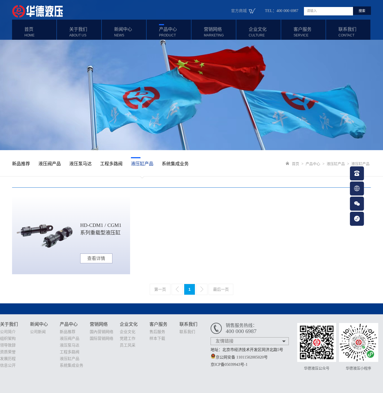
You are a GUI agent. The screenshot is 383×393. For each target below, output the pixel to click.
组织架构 (8, 338)
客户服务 (303, 32)
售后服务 (157, 332)
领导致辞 (8, 345)
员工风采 (127, 345)
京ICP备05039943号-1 (229, 364)
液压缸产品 (142, 163)
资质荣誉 (8, 352)
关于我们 (78, 32)
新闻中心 (123, 32)
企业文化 (258, 32)
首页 (29, 32)
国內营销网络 (101, 332)
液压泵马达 (80, 163)
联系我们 (347, 32)
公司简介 (8, 332)
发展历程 (8, 359)
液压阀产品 (49, 163)
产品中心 (168, 32)
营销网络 (214, 32)
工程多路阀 (111, 163)
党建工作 (127, 338)
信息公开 (8, 365)
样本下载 (157, 338)
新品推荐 (21, 163)
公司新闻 (38, 332)
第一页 (160, 289)
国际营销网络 (101, 338)
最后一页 (221, 289)
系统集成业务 (175, 163)
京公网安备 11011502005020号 (242, 357)
